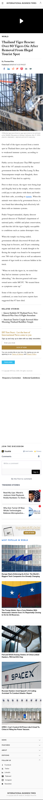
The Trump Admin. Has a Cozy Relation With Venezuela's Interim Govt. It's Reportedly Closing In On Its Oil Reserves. (21, 612)
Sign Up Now (29, 533)
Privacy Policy (31, 354)
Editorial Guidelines (31, 378)
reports (29, 196)
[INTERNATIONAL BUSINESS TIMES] (21, 3)
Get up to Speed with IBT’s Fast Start (28, 527)
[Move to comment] (31, 69)
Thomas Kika (9, 61)
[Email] (26, 69)
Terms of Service (17, 354)
